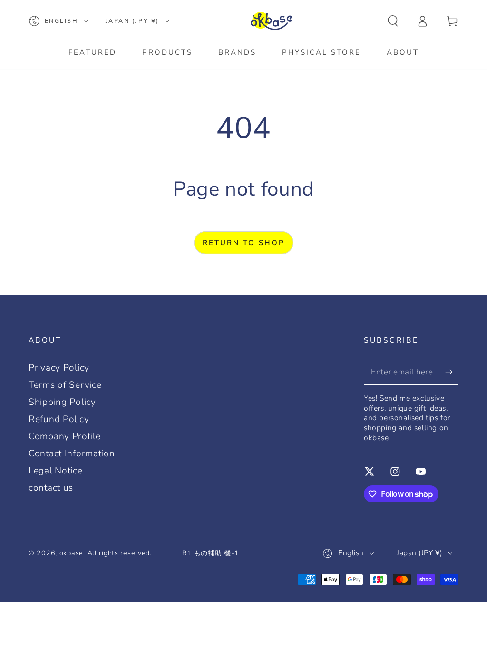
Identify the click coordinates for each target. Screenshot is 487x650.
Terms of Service (65, 385)
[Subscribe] (451, 371)
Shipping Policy (62, 402)
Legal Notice (56, 470)
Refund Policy (59, 419)
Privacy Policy (59, 368)
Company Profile (65, 436)
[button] (393, 21)
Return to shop (244, 242)
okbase (71, 553)
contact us (51, 488)
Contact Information (72, 453)
